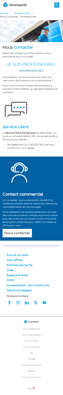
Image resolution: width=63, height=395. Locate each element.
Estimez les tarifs (19, 265)
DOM (10, 280)
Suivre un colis (17, 255)
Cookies (31, 359)
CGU (32, 353)
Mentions (31, 371)
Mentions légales (19, 290)
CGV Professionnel (31, 329)
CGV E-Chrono (31, 341)
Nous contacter (17, 233)
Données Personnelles (31, 365)
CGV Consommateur (31, 335)
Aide (10, 270)
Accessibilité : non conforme (28, 285)
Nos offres (15, 260)
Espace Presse (17, 275)
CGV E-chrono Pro (31, 347)
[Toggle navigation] (56, 5)
